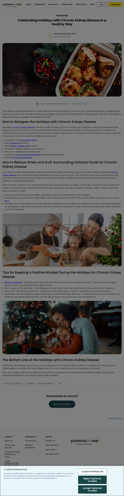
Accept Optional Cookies (92, 489)
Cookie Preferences (92, 471)
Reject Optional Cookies (92, 480)
